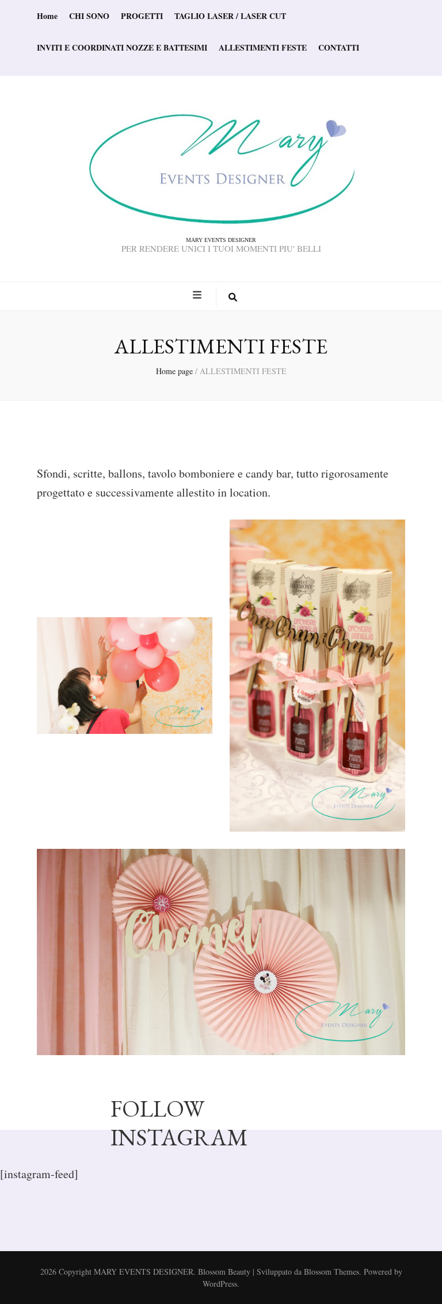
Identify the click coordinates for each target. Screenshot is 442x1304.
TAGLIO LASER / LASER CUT (230, 16)
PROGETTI (142, 16)
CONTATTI (338, 47)
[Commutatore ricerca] (232, 296)
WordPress (220, 1283)
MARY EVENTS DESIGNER (221, 240)
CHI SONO (89, 16)
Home (47, 16)
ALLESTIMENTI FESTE (263, 47)
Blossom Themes (331, 1271)
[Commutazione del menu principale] (198, 295)
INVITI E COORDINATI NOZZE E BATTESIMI (122, 47)
